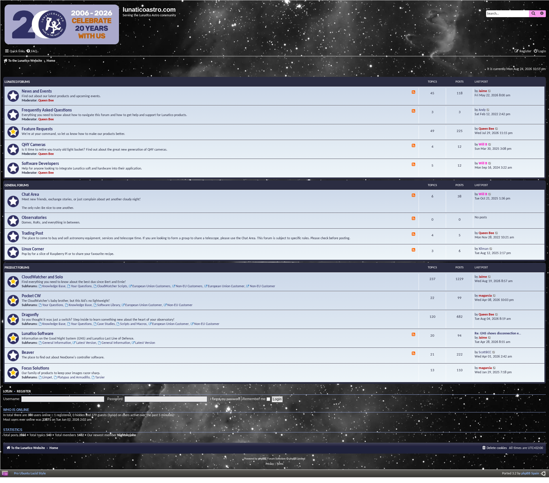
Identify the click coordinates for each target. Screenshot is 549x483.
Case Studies (106, 324)
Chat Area (30, 195)
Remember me (254, 399)
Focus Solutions (35, 368)
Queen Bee (46, 100)
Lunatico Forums (17, 82)
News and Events (37, 91)
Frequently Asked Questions (47, 110)
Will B (483, 144)
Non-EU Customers (189, 286)
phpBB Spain (530, 473)
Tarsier (100, 377)
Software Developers (40, 164)
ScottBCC (485, 352)
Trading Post (32, 233)
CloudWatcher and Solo (42, 277)
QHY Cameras (33, 145)
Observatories (34, 218)
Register (24, 391)
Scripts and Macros (133, 324)
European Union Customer (226, 286)
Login (7, 391)
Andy (482, 110)
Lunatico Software (37, 334)
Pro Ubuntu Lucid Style (30, 473)
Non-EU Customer (262, 286)
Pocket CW (31, 296)
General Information (56, 343)
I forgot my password (225, 399)
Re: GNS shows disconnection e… (498, 333)
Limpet (47, 377)
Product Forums (17, 268)
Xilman (483, 249)
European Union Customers (151, 286)
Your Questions (81, 286)
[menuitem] (31, 51)
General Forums (17, 185)
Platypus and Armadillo (73, 377)
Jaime (483, 91)
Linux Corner (33, 249)
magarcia (485, 296)
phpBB (261, 458)
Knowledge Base (53, 286)
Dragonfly (30, 315)
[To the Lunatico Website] (62, 25)
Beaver (28, 353)
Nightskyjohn (126, 435)
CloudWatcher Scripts (112, 286)
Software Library (108, 305)
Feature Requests (37, 129)
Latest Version (86, 343)
